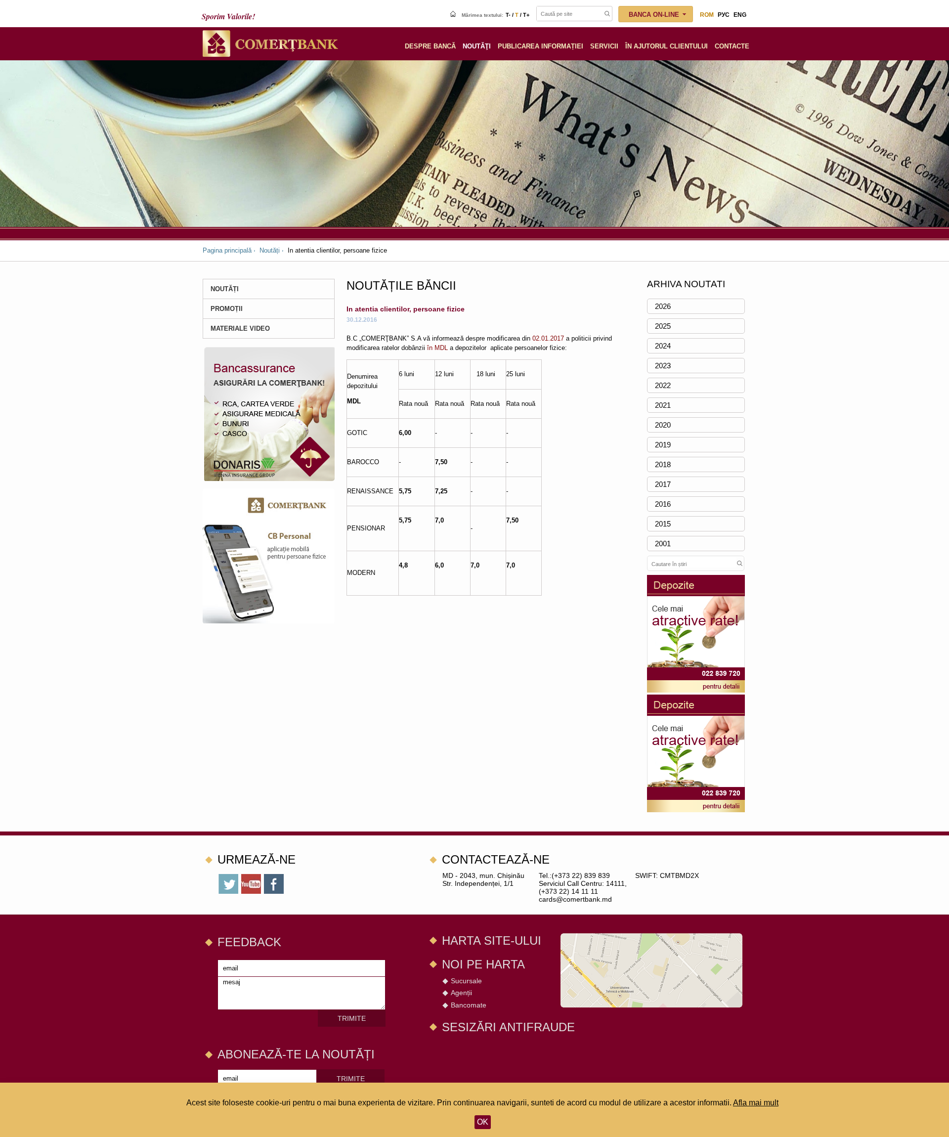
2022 (663, 385)
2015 (663, 524)
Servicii (604, 46)
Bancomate (468, 1005)
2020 (663, 425)
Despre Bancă (430, 46)
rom (707, 14)
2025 (663, 326)
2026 (663, 306)
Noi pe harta (483, 964)
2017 (663, 484)
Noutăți (269, 250)
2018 (663, 464)
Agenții (461, 993)
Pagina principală (227, 250)
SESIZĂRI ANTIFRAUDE (508, 1027)
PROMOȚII (227, 308)
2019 (663, 444)
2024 (663, 346)
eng (739, 14)
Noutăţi (477, 46)
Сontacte (732, 46)
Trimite (352, 1018)
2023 (663, 365)
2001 (663, 543)
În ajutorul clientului (666, 46)
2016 (663, 504)
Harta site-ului (491, 940)
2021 (663, 405)
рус (724, 14)
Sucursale (466, 981)
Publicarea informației (540, 46)
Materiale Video (240, 328)
